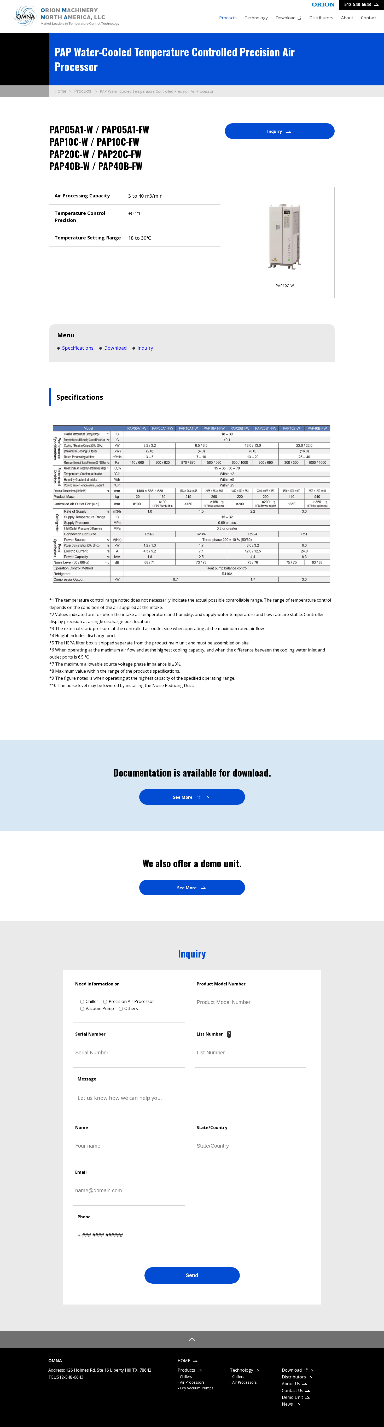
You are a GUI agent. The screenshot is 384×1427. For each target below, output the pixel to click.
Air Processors (192, 1382)
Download (285, 18)
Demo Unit (292, 1397)
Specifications (78, 348)
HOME (184, 1361)
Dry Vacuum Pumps (196, 1387)
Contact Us (292, 1390)
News (287, 1404)
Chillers (186, 1376)
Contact (368, 18)
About (347, 18)
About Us (291, 1384)
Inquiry (145, 348)
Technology (256, 18)
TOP (192, 1339)
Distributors (321, 18)
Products (228, 18)
